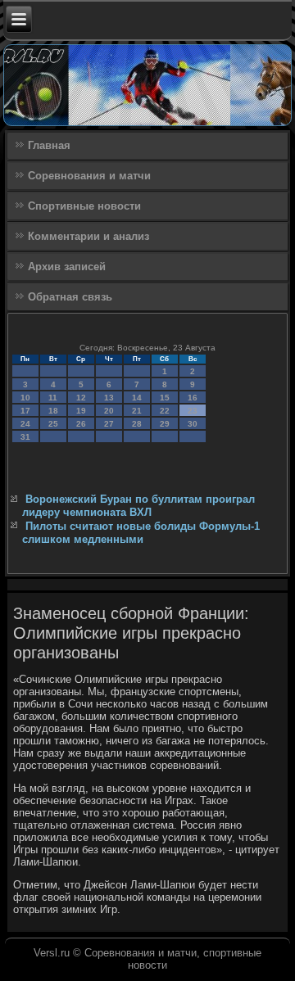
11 (52, 397)
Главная (49, 145)
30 (192, 423)
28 (137, 423)
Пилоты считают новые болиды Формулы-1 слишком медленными (141, 532)
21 (137, 410)
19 (81, 410)
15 (165, 397)
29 (165, 423)
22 (165, 410)
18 (53, 410)
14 (137, 397)
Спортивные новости (84, 206)
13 (109, 397)
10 (25, 397)
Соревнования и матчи (89, 176)
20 (109, 410)
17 (25, 410)
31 (25, 436)
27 (109, 423)
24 (25, 423)
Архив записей (67, 266)
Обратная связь (70, 297)
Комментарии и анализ (88, 236)
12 (81, 397)
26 (81, 423)
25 (53, 423)
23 (192, 410)
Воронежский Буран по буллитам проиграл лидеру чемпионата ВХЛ (138, 505)
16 (192, 397)
